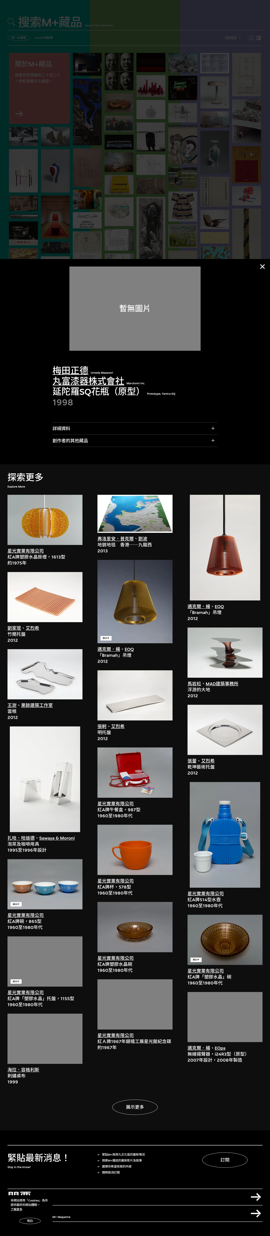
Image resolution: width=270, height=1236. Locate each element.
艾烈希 (32, 628)
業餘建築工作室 (37, 705)
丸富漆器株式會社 (88, 381)
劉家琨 (14, 628)
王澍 (12, 705)
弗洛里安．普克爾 (115, 538)
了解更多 (16, 1209)
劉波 (142, 538)
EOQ (129, 649)
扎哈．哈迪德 (21, 838)
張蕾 (192, 761)
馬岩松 (194, 683)
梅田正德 (70, 371)
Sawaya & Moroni (57, 838)
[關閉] (262, 266)
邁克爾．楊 (108, 649)
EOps (220, 1048)
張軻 (102, 726)
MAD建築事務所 (222, 683)
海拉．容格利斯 (23, 1070)
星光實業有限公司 (25, 551)
